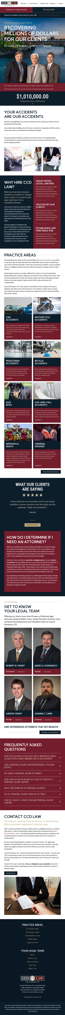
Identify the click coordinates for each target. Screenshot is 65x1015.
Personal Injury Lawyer (32, 932)
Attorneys (23, 3)
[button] (5, 97)
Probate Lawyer (32, 939)
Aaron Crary (32, 965)
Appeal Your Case (32, 942)
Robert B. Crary (32, 958)
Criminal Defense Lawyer (32, 936)
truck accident (46, 260)
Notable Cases (44, 3)
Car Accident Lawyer (32, 929)
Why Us (32, 955)
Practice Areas (33, 3)
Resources (53, 3)
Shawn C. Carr (32, 968)
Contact (61, 3)
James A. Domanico (33, 962)
